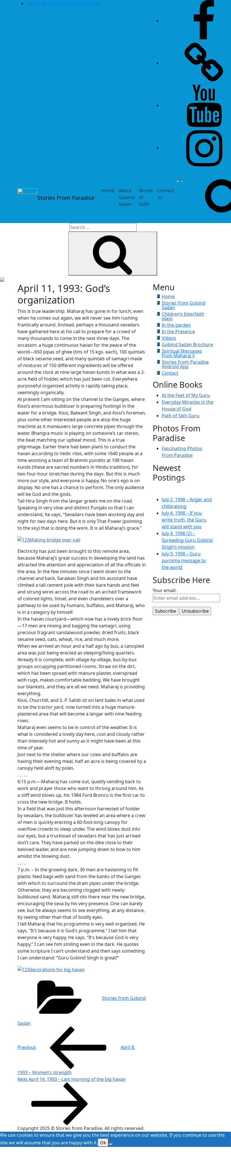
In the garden (176, 325)
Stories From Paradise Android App (185, 364)
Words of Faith (146, 197)
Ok (103, 1143)
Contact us (165, 193)
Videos (169, 338)
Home (107, 190)
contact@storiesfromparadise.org (62, 3)
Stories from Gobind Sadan (183, 305)
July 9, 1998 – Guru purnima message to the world (184, 560)
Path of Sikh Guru (180, 416)
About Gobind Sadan (126, 197)
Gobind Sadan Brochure (187, 344)
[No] (110, 1144)
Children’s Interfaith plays (183, 316)
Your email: (164, 590)
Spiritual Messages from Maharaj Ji (182, 353)
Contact (170, 373)
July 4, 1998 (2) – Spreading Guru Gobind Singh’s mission (187, 540)
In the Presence (178, 331)
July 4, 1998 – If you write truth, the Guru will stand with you (184, 520)
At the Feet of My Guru (186, 395)
